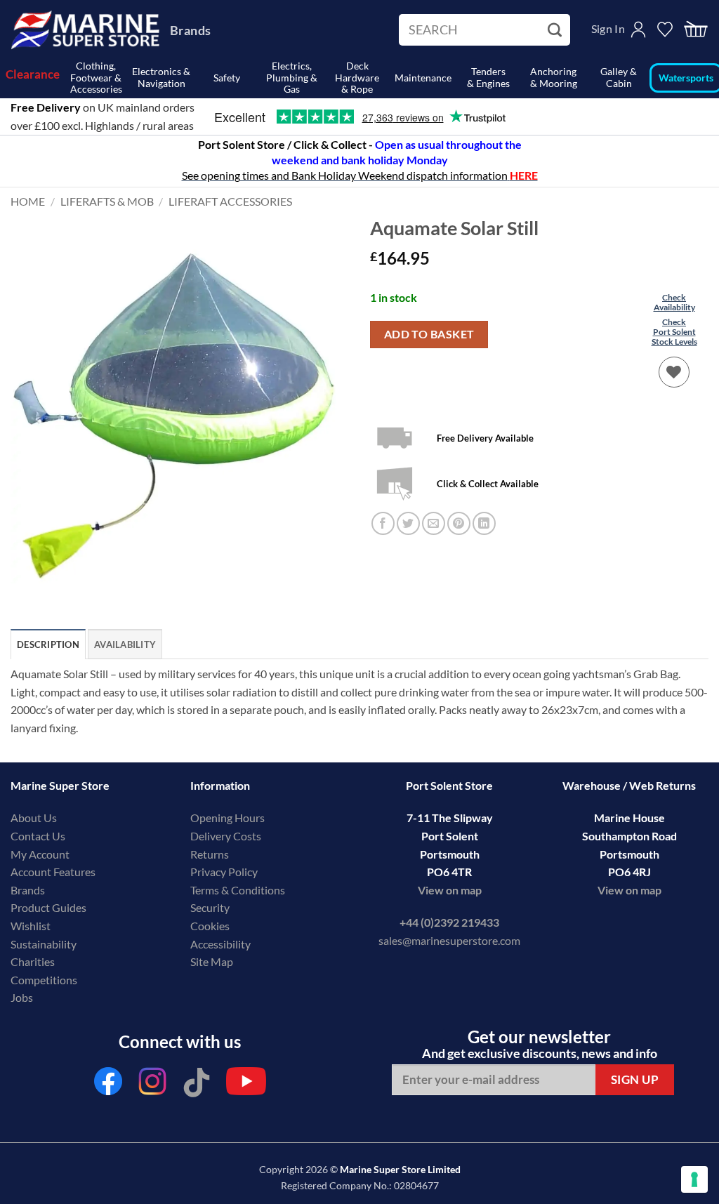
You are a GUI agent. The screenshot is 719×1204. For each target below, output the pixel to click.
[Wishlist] (674, 372)
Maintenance (423, 78)
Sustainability (44, 944)
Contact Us (38, 835)
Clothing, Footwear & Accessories (96, 77)
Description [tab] (48, 644)
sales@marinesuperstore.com (449, 940)
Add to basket (429, 334)
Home (28, 201)
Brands (190, 30)
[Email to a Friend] (433, 523)
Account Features (53, 871)
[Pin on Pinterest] (458, 523)
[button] (695, 29)
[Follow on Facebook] (108, 1085)
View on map (450, 890)
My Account (40, 854)
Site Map (211, 961)
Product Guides (48, 907)
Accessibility (220, 944)
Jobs (22, 997)
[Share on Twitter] (408, 523)
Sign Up (635, 1079)
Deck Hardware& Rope (357, 77)
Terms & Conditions (237, 890)
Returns (209, 854)
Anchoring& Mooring (553, 77)
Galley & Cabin (618, 77)
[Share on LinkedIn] (484, 523)
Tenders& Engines (488, 77)
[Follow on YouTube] (246, 1085)
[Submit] (556, 30)
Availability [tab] (125, 644)
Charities (34, 961)
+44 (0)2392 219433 (449, 922)
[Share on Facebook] (383, 523)
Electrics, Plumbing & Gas (291, 77)
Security (210, 907)
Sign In (608, 28)
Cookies (210, 925)
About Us (34, 817)
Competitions (44, 979)
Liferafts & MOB (107, 201)
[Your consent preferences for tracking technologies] (694, 1179)
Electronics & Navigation (161, 77)
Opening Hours (227, 817)
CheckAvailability (674, 302)
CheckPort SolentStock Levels (674, 332)
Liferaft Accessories (230, 201)
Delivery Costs (225, 835)
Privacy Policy (224, 871)
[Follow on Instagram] (152, 1085)
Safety (226, 78)
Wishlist (31, 925)
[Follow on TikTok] (196, 1085)
